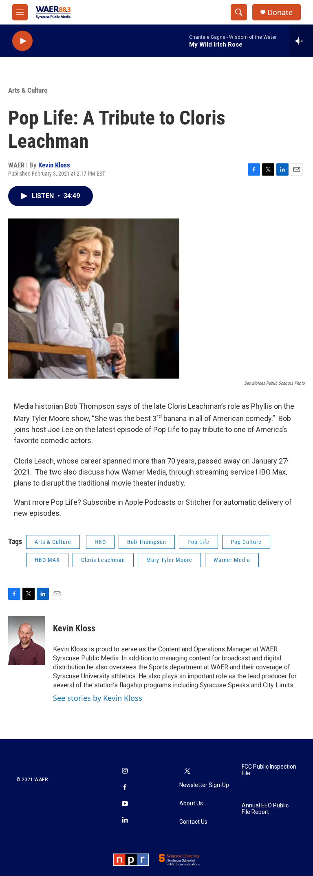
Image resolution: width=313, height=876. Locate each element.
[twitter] (187, 772)
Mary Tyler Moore (169, 560)
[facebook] (125, 788)
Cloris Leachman (103, 560)
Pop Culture (246, 542)
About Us (191, 803)
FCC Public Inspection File (269, 770)
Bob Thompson (146, 542)
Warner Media (232, 560)
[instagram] (125, 772)
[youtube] (125, 804)
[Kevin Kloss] (26, 640)
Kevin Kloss (54, 165)
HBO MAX (47, 560)
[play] (22, 41)
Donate (280, 12)
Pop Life (198, 542)
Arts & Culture (27, 90)
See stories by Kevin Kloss (97, 698)
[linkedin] (125, 821)
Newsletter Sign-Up (204, 785)
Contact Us (193, 822)
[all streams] (301, 41)
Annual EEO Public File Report (265, 808)
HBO (100, 542)
